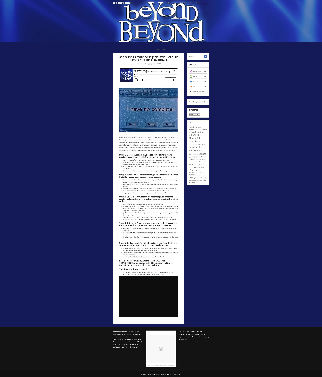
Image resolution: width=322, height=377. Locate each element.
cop (204, 144)
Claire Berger (123, 140)
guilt (194, 159)
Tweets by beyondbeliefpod (197, 102)
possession (192, 172)
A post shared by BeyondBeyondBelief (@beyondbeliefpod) (162, 365)
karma (191, 164)
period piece (195, 170)
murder (196, 167)
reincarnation (197, 175)
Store (191, 3)
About (198, 3)
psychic (191, 175)
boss (201, 130)
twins (201, 180)
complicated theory (196, 144)
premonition (200, 172)
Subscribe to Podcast (180, 3)
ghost (203, 153)
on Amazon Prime (158, 274)
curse (191, 147)
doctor (201, 151)
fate (195, 154)
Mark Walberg (144, 64)
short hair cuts (202, 178)
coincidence (194, 141)
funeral (198, 154)
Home (169, 3)
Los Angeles (198, 165)
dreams (191, 154)
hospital (197, 162)
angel (199, 127)
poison (201, 170)
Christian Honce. (144, 140)
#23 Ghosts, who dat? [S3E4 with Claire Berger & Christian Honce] (148, 58)
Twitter (198, 337)
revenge (192, 177)
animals (192, 129)
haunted (198, 159)
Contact (205, 3)
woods (194, 182)
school (197, 177)
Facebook (184, 339)
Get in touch (182, 332)
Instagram (205, 337)
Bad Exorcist (170, 140)
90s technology (193, 127)
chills (190, 135)
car (197, 132)
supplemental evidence (193, 180)
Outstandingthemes (175, 374)
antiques (197, 130)
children (201, 132)
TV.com (123, 337)
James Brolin (203, 162)
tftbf (199, 180)
